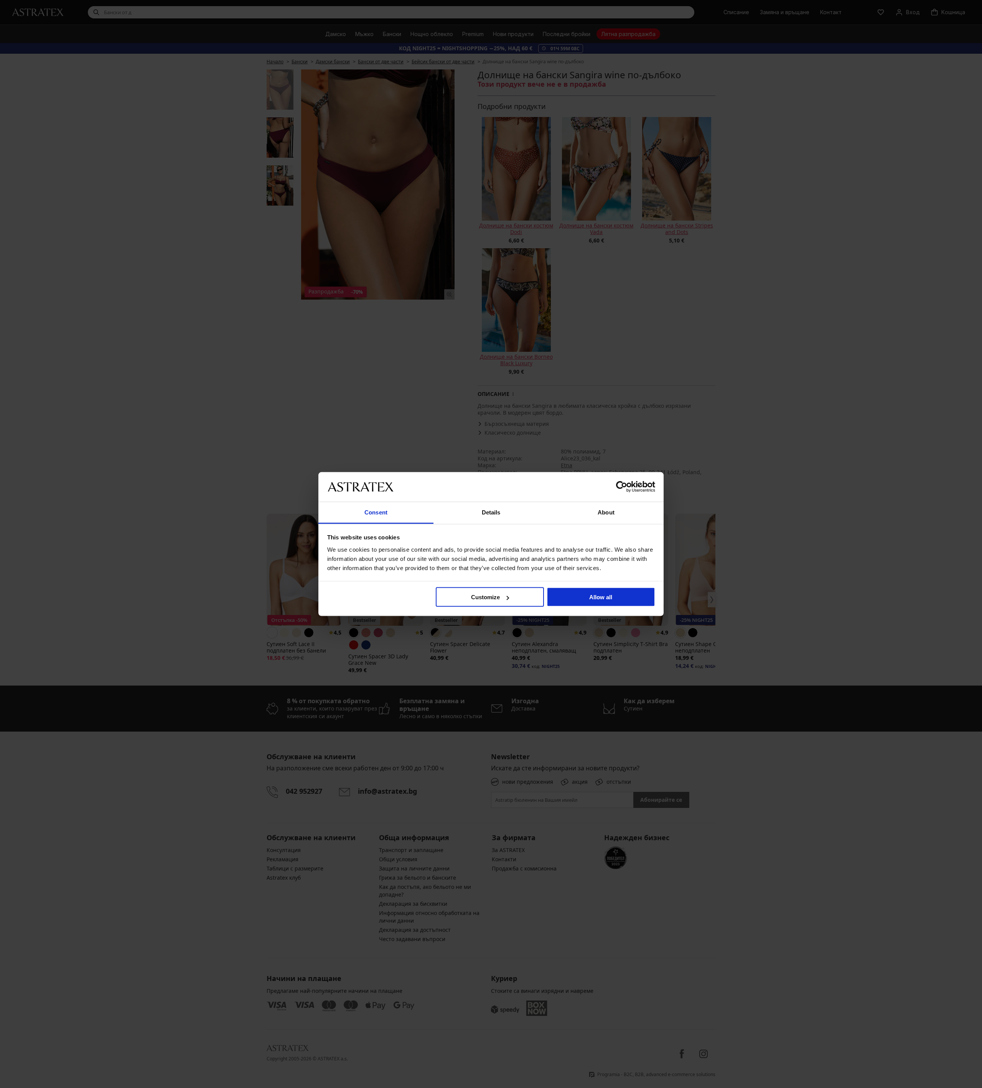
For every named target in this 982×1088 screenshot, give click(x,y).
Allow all (600, 597)
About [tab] (606, 512)
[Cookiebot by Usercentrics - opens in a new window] (621, 487)
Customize (485, 597)
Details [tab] (491, 512)
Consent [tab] (375, 512)
